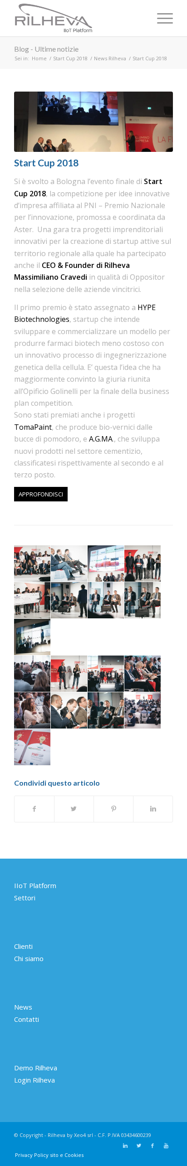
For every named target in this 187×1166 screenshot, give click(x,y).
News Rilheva (110, 58)
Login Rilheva (34, 1079)
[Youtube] (166, 1145)
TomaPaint (33, 427)
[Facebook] (152, 1145)
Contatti (26, 1019)
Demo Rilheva (35, 1067)
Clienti (23, 946)
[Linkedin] (125, 1145)
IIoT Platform (35, 885)
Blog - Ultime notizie (46, 48)
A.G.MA (101, 439)
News (23, 1006)
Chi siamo (29, 958)
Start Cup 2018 (70, 58)
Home (39, 58)
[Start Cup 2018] (93, 122)
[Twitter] (139, 1145)
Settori (24, 897)
